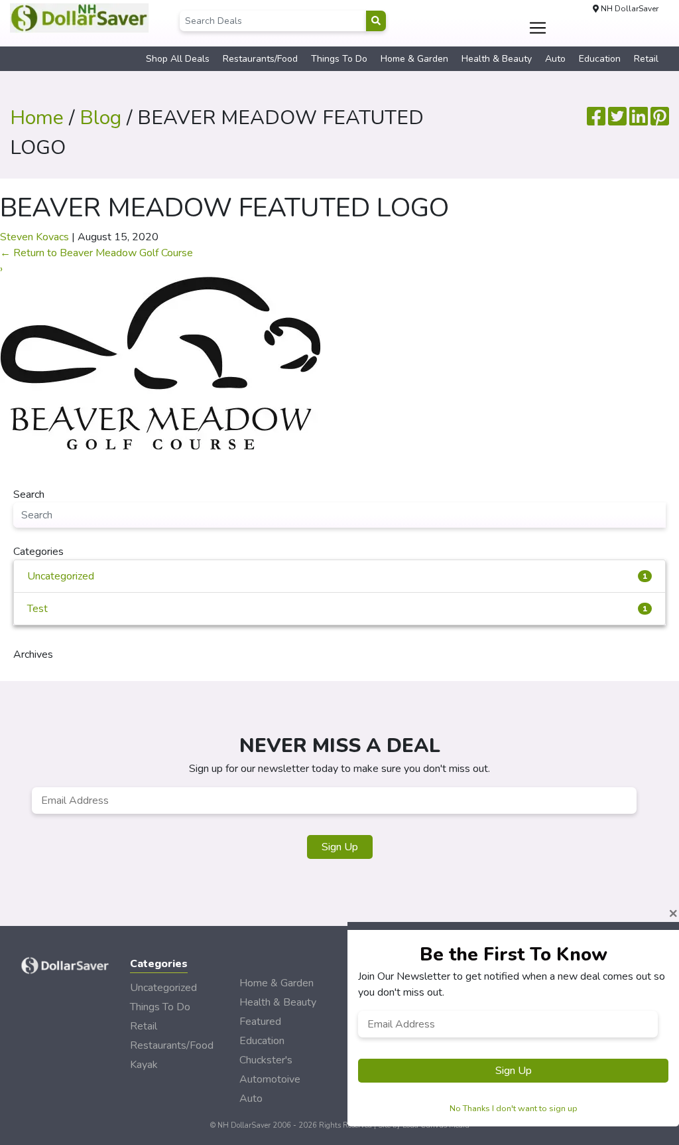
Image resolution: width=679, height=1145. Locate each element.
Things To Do (339, 58)
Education (600, 58)
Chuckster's (265, 1060)
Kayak (144, 1064)
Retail (646, 58)
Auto (555, 58)
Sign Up (340, 847)
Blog (100, 117)
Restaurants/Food (260, 58)
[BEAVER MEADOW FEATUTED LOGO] (160, 362)
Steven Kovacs (34, 237)
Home (37, 117)
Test (337, 608)
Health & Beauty (497, 58)
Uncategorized (337, 576)
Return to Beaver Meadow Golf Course (96, 253)
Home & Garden (414, 58)
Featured (260, 1021)
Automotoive (269, 1079)
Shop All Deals (178, 58)
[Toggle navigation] (537, 28)
